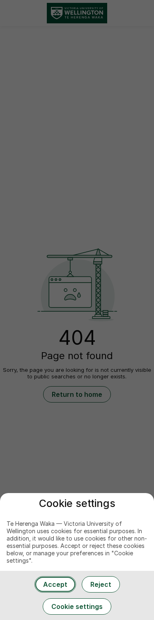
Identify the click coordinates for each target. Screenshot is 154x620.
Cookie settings (77, 606)
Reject (100, 584)
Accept (55, 584)
